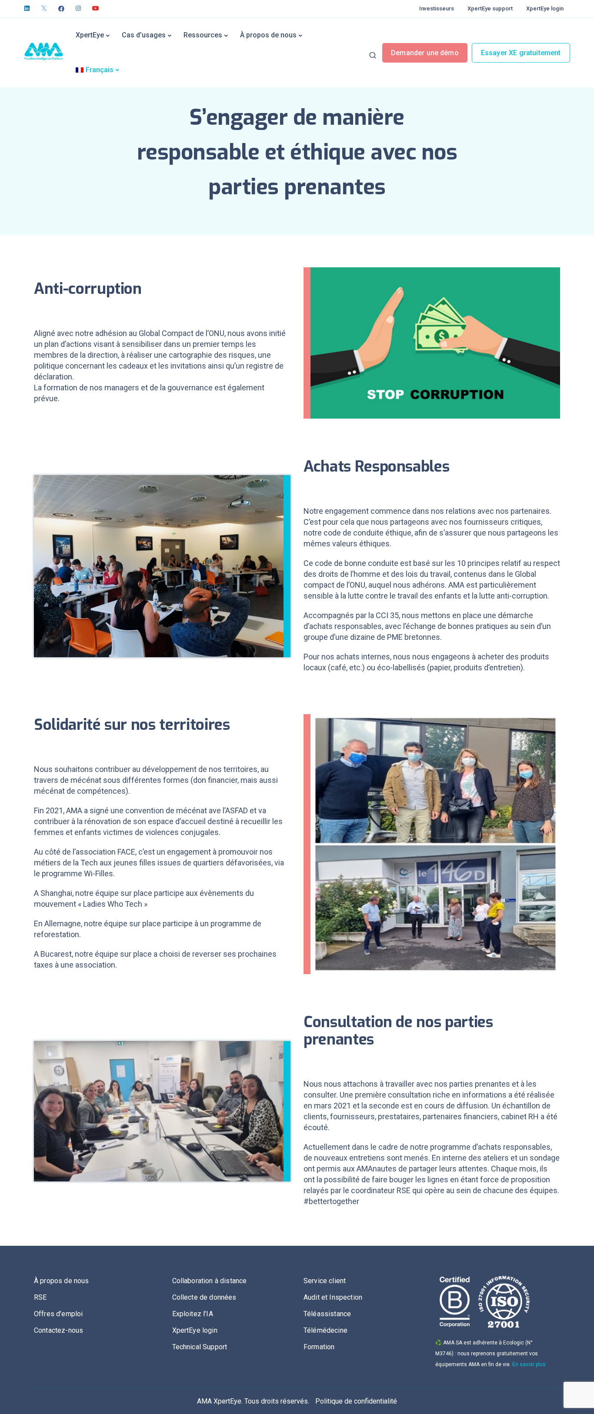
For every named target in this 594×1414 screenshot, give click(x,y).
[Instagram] (78, 8)
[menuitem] (97, 70)
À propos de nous (268, 35)
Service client (325, 1281)
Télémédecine (325, 1330)
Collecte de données (204, 1297)
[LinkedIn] (27, 8)
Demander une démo (425, 53)
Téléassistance (327, 1314)
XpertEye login (545, 8)
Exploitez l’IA (192, 1314)
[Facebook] (61, 8)
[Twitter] (44, 8)
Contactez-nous (58, 1330)
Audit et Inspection (333, 1297)
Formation (319, 1347)
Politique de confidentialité (356, 1401)
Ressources (203, 35)
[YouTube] (95, 8)
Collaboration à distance (209, 1281)
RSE (40, 1297)
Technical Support (199, 1347)
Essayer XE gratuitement (521, 53)
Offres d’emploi (58, 1314)
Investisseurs (436, 8)
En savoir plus (529, 1364)
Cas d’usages (144, 35)
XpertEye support (490, 8)
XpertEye (90, 35)
